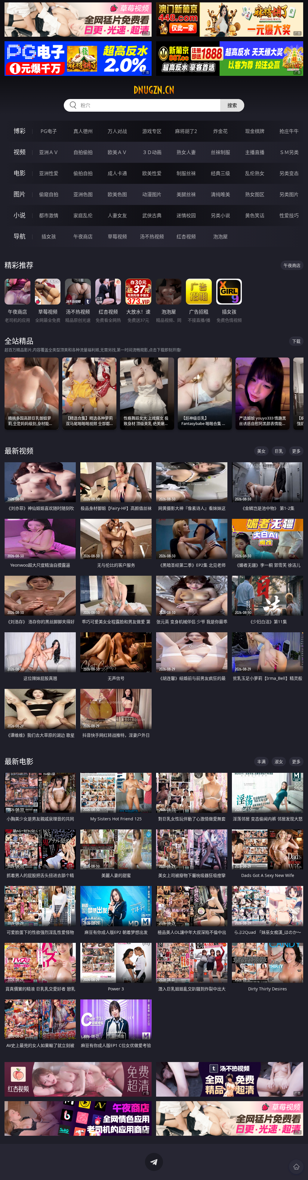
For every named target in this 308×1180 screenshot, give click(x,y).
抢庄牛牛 (289, 131)
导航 (20, 236)
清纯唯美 (220, 194)
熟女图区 (254, 194)
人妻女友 (117, 215)
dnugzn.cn (154, 90)
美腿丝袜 (186, 194)
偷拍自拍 (83, 173)
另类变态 (289, 173)
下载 (296, 341)
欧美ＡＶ (117, 152)
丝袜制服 (220, 152)
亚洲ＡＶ (48, 152)
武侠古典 (152, 215)
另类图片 (289, 194)
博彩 (20, 131)
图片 (20, 194)
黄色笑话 (254, 215)
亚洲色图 (83, 194)
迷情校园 (186, 215)
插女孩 (49, 236)
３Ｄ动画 (152, 152)
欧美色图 (117, 194)
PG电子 (49, 131)
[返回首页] (296, 1167)
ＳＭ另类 (289, 152)
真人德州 (83, 131)
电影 (20, 173)
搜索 (232, 105)
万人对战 (117, 131)
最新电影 (19, 761)
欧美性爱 (152, 173)
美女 (261, 451)
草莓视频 (117, 236)
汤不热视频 (152, 236)
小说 (20, 215)
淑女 (279, 761)
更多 (296, 451)
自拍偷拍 (83, 152)
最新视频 (19, 451)
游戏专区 (152, 131)
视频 (20, 152)
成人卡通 (117, 173)
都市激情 (48, 215)
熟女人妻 (186, 152)
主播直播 (254, 152)
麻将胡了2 (186, 131)
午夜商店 (83, 236)
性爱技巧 (289, 215)
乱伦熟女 (254, 173)
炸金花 (220, 131)
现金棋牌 (254, 131)
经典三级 (220, 173)
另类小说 (220, 215)
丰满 (261, 761)
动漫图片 (152, 194)
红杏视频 (186, 236)
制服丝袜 (186, 173)
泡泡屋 (220, 236)
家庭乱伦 (83, 215)
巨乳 (279, 451)
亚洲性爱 (48, 173)
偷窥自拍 (48, 194)
